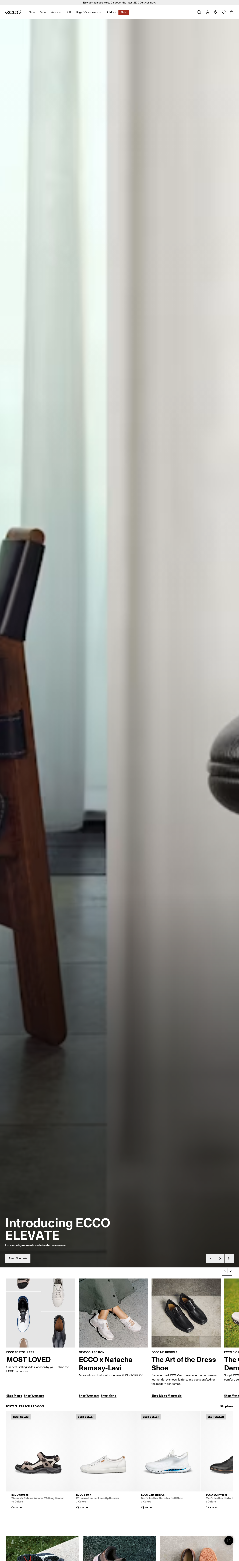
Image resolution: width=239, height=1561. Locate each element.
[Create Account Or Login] (207, 12)
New (32, 12)
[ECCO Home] (13, 12)
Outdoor (111, 12)
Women (56, 12)
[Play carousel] (229, 1258)
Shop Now (226, 1406)
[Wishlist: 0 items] (223, 12)
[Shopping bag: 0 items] (232, 12)
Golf (68, 12)
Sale (124, 12)
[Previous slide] (210, 1258)
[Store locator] (215, 12)
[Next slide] (219, 1258)
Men (43, 12)
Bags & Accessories (88, 12)
